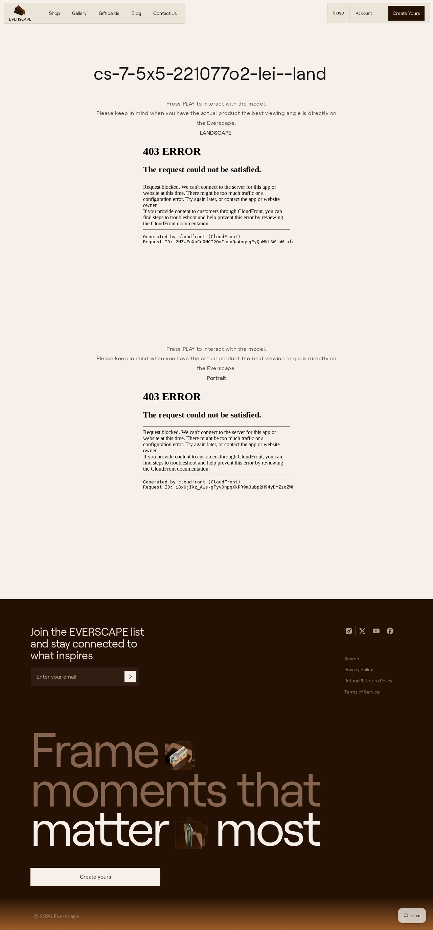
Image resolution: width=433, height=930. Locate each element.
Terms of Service (362, 692)
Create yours (95, 877)
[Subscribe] (130, 676)
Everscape (66, 916)
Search (351, 658)
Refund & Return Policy (368, 680)
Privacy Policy (358, 669)
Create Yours (406, 13)
